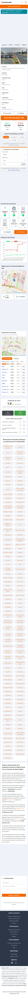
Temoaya (20, 679)
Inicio (3, 10)
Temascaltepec (8, 679)
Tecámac (20, 668)
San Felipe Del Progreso (20, 615)
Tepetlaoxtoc (20, 691)
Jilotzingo (8, 556)
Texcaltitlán (8, 703)
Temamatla (20, 672)
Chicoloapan (8, 498)
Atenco (20, 467)
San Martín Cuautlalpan (8, 640)
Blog (14, 947)
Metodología (14, 954)
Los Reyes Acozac (20, 569)
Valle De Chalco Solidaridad (20, 733)
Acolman (20, 447)
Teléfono (21, 113)
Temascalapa (7, 676)
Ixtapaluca (8, 544)
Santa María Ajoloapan (8, 657)
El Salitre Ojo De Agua (8, 530)
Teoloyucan (20, 687)
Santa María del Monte (20, 657)
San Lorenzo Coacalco (8, 634)
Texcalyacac (20, 703)
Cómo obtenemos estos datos (14, 170)
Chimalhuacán (20, 502)
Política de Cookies (14, 921)
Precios (11, 45)
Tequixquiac (20, 699)
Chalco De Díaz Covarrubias (20, 489)
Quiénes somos (14, 956)
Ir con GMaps (7, 296)
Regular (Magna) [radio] (7, 358)
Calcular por (5, 157)
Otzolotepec (8, 607)
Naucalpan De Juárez (8, 590)
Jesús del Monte (8, 552)
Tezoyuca (20, 707)
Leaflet (10, 292)
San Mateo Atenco (8, 646)
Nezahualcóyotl (8, 595)
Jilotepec (20, 552)
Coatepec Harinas (7, 511)
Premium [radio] (16, 358)
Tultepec (8, 728)
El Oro (20, 524)
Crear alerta (22, 232)
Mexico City (20, 581)
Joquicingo (20, 560)
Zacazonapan (7, 750)
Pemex (3, 375)
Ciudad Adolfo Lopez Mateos (8, 506)
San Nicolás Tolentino (8, 651)
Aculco (8, 452)
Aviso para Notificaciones (14, 916)
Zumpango (8, 758)
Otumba (20, 603)
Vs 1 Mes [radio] (22, 137)
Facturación (8, 113)
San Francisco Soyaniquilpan (8, 621)
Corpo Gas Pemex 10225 (7, 389)
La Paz (7, 564)
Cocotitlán (20, 511)
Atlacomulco (8, 476)
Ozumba (20, 607)
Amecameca (20, 463)
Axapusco (7, 480)
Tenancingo (8, 683)
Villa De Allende (8, 738)
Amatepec (7, 463)
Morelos (8, 585)
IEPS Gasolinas (14, 932)
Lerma (20, 564)
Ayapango (20, 480)
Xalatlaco (8, 746)
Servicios (17, 45)
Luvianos (8, 574)
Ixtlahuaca (8, 548)
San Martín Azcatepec (20, 634)
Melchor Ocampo (7, 578)
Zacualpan (20, 750)
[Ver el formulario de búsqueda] (22, 2)
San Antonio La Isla (8, 615)
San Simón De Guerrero (20, 651)
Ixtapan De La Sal (20, 544)
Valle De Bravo (8, 733)
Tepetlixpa (8, 695)
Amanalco (20, 458)
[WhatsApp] (16, 963)
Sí (2, 227)
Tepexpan (20, 695)
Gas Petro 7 (4, 372)
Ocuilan (20, 599)
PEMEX (3, 383)
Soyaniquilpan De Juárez (20, 663)
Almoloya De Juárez (8, 458)
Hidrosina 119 (5, 369)
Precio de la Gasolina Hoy (14, 943)
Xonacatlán (20, 746)
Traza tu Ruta (14, 934)
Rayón (20, 611)
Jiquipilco (20, 556)
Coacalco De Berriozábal (20, 506)
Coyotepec (8, 515)
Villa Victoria (20, 742)
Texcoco (8, 707)
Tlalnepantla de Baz (8, 720)
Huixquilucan (7, 540)
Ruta (24, 366)
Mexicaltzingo (7, 581)
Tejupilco (8, 672)
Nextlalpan (20, 590)
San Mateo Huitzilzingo (20, 646)
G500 (3, 366)
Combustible (5, 151)
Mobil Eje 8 (4, 380)
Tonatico (20, 724)
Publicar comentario (14, 895)
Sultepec (8, 668)
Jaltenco (20, 548)
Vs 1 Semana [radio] (14, 137)
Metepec (20, 578)
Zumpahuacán (20, 754)
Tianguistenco (8, 711)
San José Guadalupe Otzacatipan (20, 628)
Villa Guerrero (8, 742)
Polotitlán (7, 611)
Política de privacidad (14, 918)
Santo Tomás (8, 663)
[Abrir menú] (25, 2)
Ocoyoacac (8, 599)
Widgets (14, 936)
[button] (14, 280)
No (6, 227)
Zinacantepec (7, 754)
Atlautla (20, 476)
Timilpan (20, 711)
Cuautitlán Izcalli (8, 519)
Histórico (24, 45)
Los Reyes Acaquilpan (8, 569)
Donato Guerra (20, 519)
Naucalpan (20, 585)
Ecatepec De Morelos (8, 524)
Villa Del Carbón (20, 738)
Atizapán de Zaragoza (20, 472)
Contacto (14, 923)
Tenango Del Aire (20, 683)
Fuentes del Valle (20, 530)
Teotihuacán (8, 691)
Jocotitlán (7, 560)
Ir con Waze (22, 296)
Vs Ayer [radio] (6, 137)
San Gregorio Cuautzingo (20, 621)
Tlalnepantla (20, 715)
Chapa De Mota (8, 494)
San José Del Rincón (8, 628)
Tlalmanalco (8, 715)
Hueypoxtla (20, 535)
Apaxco (8, 467)
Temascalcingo (20, 676)
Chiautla (20, 494)
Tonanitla (7, 724)
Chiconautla (20, 498)
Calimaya (8, 484)
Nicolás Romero (20, 595)
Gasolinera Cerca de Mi (14, 929)
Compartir (8, 232)
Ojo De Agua (8, 603)
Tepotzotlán (8, 699)
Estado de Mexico (10, 10)
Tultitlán (20, 728)
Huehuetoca (8, 535)
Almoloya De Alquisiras (20, 452)
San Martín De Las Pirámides (20, 640)
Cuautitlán (20, 515)
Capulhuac (20, 484)
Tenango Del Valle (8, 687)
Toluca (20, 720)
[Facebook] (12, 963)
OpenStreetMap (17, 292)
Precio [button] (13, 361)
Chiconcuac (8, 502)
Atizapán (8, 472)
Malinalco (20, 574)
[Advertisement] (14, 29)
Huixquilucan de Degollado (20, 539)
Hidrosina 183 (5, 386)
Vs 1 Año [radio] (14, 140)
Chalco (8, 489)
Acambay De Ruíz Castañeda (7, 447)
